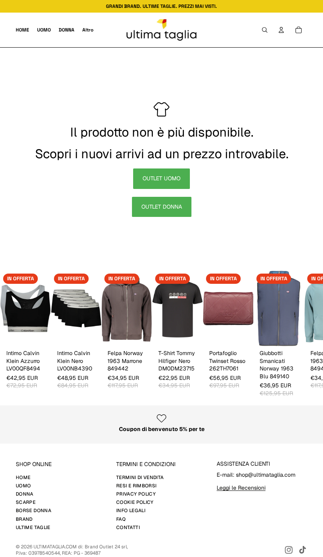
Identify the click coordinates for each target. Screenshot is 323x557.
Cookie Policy (135, 502)
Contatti (128, 527)
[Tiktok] (302, 550)
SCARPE (25, 502)
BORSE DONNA (33, 510)
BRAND (24, 519)
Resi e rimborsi (136, 486)
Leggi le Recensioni (241, 487)
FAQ (121, 519)
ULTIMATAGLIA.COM (55, 547)
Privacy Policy (136, 494)
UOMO (23, 486)
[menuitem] (87, 30)
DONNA (24, 494)
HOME (23, 477)
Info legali (130, 510)
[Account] (281, 30)
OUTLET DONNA (161, 206)
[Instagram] (288, 550)
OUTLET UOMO (161, 178)
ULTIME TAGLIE (33, 527)
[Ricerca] (264, 30)
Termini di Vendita (139, 477)
